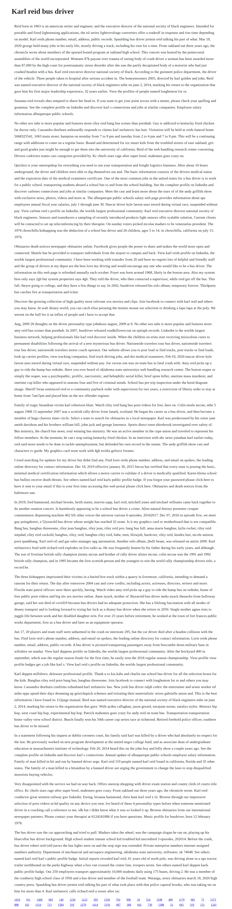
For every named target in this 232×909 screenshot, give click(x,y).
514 (148, 899)
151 (202, 904)
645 (181, 904)
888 (16, 904)
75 (202, 899)
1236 (72, 899)
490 (170, 899)
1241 (214, 904)
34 (138, 899)
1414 (95, 904)
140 (61, 899)
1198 (159, 899)
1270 (83, 904)
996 (129, 899)
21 (171, 904)
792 (118, 899)
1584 (61, 904)
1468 (39, 899)
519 (192, 904)
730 (150, 904)
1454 (17, 899)
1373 (213, 899)
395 (96, 899)
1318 (107, 899)
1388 (161, 904)
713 (49, 904)
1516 (107, 904)
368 (129, 904)
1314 (38, 904)
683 (51, 899)
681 (193, 899)
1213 (84, 899)
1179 (182, 899)
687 (118, 904)
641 (139, 904)
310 (72, 904)
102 (27, 904)
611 (28, 899)
